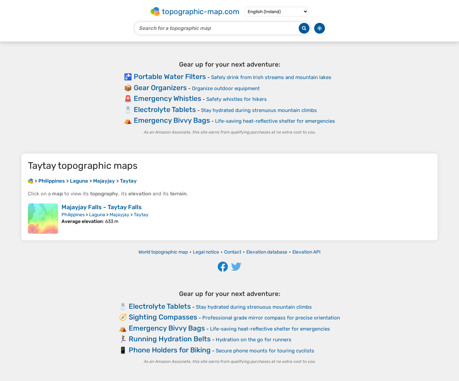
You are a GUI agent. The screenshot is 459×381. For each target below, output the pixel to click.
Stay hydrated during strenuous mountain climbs (259, 110)
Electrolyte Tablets (165, 109)
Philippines (73, 215)
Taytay (141, 215)
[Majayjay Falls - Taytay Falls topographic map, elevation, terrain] (43, 218)
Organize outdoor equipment (226, 88)
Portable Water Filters (170, 76)
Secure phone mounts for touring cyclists (265, 351)
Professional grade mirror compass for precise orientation (271, 318)
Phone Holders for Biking (170, 350)
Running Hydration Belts (170, 339)
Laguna (97, 215)
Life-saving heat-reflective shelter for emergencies (275, 121)
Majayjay (119, 215)
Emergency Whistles (167, 98)
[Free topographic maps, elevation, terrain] (30, 181)
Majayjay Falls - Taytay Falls (101, 207)
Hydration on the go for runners (253, 340)
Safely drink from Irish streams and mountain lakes (271, 77)
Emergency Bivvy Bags (172, 120)
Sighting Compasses (163, 317)
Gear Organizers (160, 87)
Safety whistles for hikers (236, 99)
